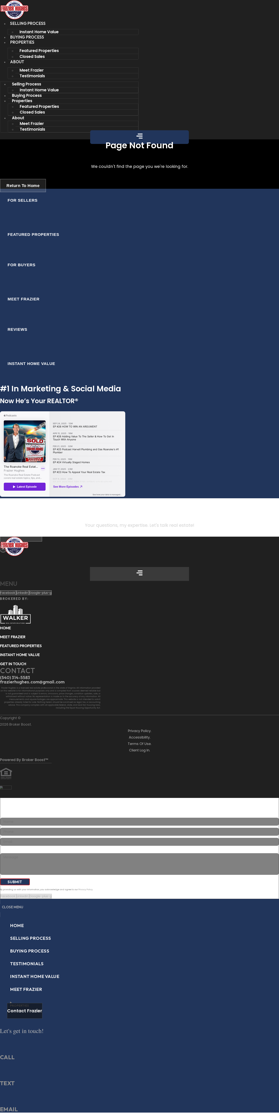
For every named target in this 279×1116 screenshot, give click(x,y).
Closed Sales (32, 56)
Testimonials (32, 76)
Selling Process (28, 23)
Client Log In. (139, 750)
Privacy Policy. (139, 730)
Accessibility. (139, 737)
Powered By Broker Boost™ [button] (24, 759)
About (17, 61)
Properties (22, 42)
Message (6, 850)
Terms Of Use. (139, 743)
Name (4, 815)
